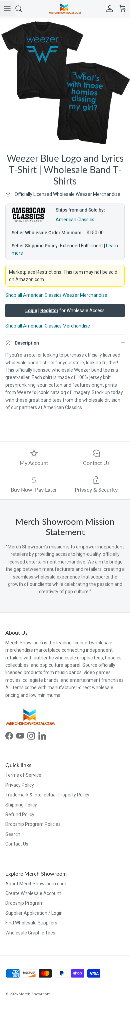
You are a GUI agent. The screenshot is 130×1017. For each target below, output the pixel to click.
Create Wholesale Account (33, 893)
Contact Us (16, 844)
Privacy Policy (19, 785)
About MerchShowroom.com (35, 883)
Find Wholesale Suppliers (31, 922)
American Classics (75, 219)
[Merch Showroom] (65, 8)
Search (12, 834)
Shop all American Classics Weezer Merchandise (56, 295)
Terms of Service (23, 775)
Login (31, 310)
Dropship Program (24, 903)
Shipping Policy (21, 804)
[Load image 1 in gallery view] (65, 83)
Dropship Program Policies (33, 824)
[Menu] (7, 8)
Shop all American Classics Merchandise (47, 326)
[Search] (22, 8)
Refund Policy (19, 814)
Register (49, 310)
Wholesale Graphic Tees (30, 932)
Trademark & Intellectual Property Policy (47, 794)
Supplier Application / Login (34, 913)
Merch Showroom (35, 994)
